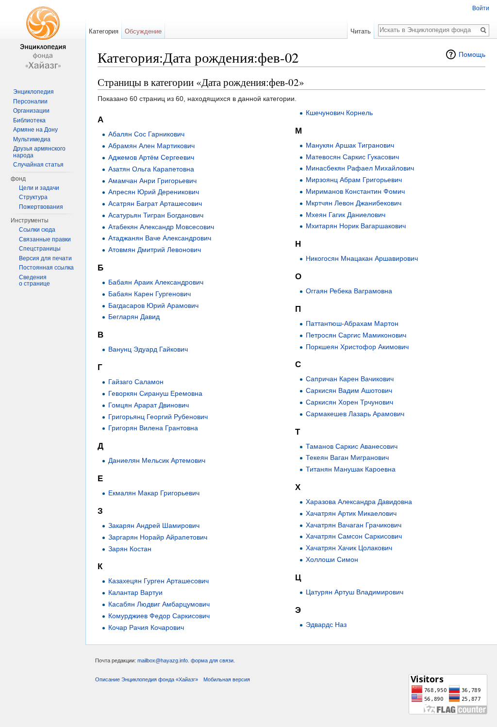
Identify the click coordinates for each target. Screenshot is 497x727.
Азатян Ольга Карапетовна (151, 169)
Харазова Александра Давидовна (359, 502)
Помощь (472, 54)
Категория (103, 31)
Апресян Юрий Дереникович (153, 192)
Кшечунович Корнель (339, 113)
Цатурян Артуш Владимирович (354, 592)
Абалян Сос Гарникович (146, 134)
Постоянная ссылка (46, 267)
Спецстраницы (40, 248)
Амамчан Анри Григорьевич (152, 181)
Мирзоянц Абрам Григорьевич (354, 180)
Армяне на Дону (35, 129)
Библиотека (29, 120)
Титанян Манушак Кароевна (351, 469)
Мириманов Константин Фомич (355, 191)
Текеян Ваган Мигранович (347, 457)
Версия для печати (45, 258)
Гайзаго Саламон (136, 382)
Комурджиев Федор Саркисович (159, 616)
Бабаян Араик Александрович (155, 282)
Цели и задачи (39, 188)
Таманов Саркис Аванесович (352, 446)
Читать (360, 31)
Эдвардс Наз (326, 624)
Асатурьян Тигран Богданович (155, 215)
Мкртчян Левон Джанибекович (353, 203)
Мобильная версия (226, 679)
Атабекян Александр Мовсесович (161, 227)
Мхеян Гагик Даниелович (345, 215)
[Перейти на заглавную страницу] (43, 39)
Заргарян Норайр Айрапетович (157, 537)
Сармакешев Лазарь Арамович (355, 414)
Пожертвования (41, 206)
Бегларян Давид (134, 317)
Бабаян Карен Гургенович (149, 294)
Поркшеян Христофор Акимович (357, 347)
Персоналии (30, 101)
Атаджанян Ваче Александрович (159, 238)
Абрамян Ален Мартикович (151, 146)
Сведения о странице (34, 280)
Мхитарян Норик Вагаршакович (356, 226)
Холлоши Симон (332, 559)
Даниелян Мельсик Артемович (156, 460)
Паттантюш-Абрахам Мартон (352, 323)
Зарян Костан (129, 549)
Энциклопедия (33, 91)
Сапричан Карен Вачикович (350, 379)
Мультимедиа (31, 139)
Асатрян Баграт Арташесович (155, 203)
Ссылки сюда (37, 229)
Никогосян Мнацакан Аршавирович (362, 258)
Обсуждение (143, 31)
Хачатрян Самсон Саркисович (354, 536)
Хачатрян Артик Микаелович (351, 513)
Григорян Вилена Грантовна (153, 428)
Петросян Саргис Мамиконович (356, 335)
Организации (31, 110)
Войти (480, 8)
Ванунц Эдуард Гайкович (148, 349)
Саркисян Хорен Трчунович (349, 402)
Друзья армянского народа (39, 152)
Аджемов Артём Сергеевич (151, 157)
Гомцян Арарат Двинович (148, 405)
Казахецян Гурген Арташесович (158, 581)
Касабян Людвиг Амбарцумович (159, 604)
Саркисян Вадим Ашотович (349, 390)
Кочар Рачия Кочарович (146, 627)
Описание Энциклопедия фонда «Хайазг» (146, 679)
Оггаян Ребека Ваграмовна (349, 291)
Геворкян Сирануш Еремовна (155, 393)
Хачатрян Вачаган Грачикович (353, 525)
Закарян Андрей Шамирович (153, 525)
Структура (33, 197)
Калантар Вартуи (135, 592)
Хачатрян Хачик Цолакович (349, 548)
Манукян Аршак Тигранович (350, 145)
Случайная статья (38, 164)
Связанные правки (45, 239)
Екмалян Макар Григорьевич (153, 493)
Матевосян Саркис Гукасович (352, 157)
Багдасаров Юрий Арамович (153, 305)
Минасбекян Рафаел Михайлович (360, 168)
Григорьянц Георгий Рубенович (158, 417)
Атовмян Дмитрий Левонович (154, 250)
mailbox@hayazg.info (162, 660)
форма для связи (212, 660)
